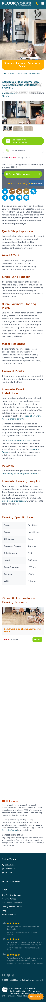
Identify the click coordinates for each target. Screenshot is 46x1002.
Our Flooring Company (12, 895)
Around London (24, 996)
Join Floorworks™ (12, 882)
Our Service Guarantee (12, 903)
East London (36, 993)
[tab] (7, 128)
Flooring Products (12, 73)
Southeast (24, 993)
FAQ (4, 911)
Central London (16, 988)
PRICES (9, 63)
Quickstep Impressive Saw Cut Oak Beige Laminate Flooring (30, 73)
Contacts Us (9, 869)
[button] (42, 3)
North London (31, 988)
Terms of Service (9, 914)
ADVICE (21, 63)
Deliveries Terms (9, 830)
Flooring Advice (9, 899)
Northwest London (17, 991)
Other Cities (7, 996)
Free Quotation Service (12, 907)
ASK (23, 66)
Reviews (8, 873)
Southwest (14, 993)
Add (38, 639)
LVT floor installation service (20, 440)
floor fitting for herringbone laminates (21, 473)
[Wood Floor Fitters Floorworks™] (16, 4)
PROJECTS (35, 63)
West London (34, 991)
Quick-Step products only (14, 501)
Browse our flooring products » (23, 183)
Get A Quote (10, 865)
